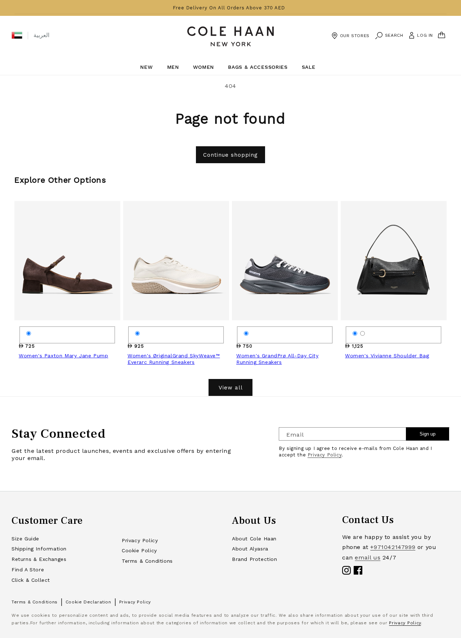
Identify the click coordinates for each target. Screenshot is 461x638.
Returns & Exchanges (39, 559)
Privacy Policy (324, 455)
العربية (41, 35)
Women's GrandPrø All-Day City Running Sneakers (277, 359)
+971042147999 (392, 547)
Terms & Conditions (147, 561)
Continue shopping (230, 155)
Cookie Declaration (88, 601)
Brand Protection (254, 559)
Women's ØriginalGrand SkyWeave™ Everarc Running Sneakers (173, 359)
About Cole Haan (254, 538)
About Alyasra (250, 549)
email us (367, 557)
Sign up (427, 434)
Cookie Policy (139, 550)
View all (231, 387)
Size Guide (25, 538)
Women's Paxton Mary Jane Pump (63, 355)
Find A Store (28, 569)
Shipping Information (39, 549)
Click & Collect (31, 580)
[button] (17, 35)
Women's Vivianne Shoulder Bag (387, 355)
